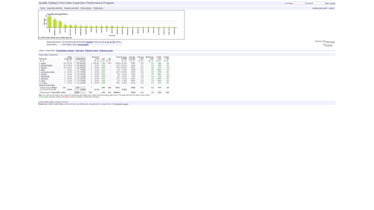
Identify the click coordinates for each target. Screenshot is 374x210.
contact (331, 8)
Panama (44, 67)
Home (42, 8)
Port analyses (85, 8)
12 (108, 42)
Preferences (98, 8)
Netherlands (45, 76)
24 (111, 42)
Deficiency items (91, 51)
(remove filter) (83, 45)
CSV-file (329, 45)
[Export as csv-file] (324, 45)
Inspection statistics (54, 8)
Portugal (44, 74)
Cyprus (44, 83)
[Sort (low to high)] (40, 60)
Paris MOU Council (121, 104)
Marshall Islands (46, 65)
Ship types (80, 51)
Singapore (44, 78)
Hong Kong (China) (47, 72)
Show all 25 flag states (47, 85)
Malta (43, 70)
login (327, 3)
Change (89, 42)
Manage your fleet (71, 8)
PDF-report (330, 42)
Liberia (43, 63)
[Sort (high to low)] (43, 60)
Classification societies (65, 51)
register (332, 3)
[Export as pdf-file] (324, 41)
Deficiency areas (106, 51)
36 (113, 42)
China (43, 81)
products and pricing (319, 8)
